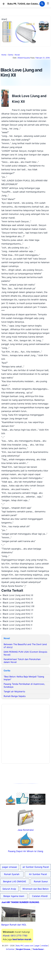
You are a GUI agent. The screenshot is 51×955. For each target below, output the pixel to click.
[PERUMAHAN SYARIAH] (22, 804)
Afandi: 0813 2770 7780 (15, 935)
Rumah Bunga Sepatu (15, 696)
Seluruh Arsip (9, 888)
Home (3, 55)
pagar (37, 946)
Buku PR (19, 946)
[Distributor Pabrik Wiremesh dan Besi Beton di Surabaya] (37, 804)
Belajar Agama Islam (13, 896)
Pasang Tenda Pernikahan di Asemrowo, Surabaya (24, 685)
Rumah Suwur (41, 881)
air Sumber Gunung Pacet (36, 867)
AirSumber (10, 949)
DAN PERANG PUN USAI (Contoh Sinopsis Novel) (25, 653)
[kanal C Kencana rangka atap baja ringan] (25, 43)
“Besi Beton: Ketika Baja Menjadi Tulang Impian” (24, 678)
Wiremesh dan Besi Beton (35, 888)
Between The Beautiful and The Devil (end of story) (25, 646)
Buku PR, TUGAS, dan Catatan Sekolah (27, 3)
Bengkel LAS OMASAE (14, 881)
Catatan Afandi (40, 896)
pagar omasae (9, 867)
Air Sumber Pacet (38, 874)
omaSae (44, 946)
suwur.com (28, 946)
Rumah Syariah (11, 874)
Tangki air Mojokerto (14, 691)
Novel (17, 55)
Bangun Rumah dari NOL (13, 924)
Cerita (10, 55)
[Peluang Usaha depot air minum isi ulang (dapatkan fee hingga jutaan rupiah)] (11, 804)
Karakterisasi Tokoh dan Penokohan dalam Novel (22, 660)
